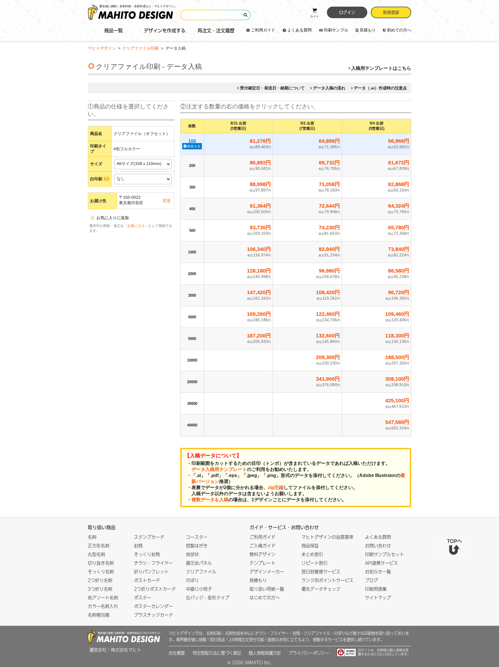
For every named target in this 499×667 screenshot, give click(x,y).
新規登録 (391, 12)
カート (314, 16)
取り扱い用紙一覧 (267, 589)
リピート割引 (314, 563)
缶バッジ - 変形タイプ (207, 597)
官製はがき (197, 546)
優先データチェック (320, 589)
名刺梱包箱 (98, 615)
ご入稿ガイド (262, 546)
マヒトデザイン (102, 48)
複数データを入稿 (209, 499)
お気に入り (136, 226)
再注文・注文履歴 (216, 30)
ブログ (371, 580)
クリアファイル (201, 572)
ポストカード (147, 580)
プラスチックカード (153, 615)
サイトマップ (378, 597)
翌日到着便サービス (320, 572)
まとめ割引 (312, 554)
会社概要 (177, 653)
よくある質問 (299, 30)
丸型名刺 (96, 554)
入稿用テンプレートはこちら (381, 68)
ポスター (142, 597)
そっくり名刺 (101, 572)
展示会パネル (199, 563)
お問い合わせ (378, 546)
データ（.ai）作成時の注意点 (380, 88)
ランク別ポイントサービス (327, 580)
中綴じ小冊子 (199, 589)
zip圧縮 (276, 487)
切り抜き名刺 (101, 563)
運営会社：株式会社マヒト (115, 650)
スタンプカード (149, 537)
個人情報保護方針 (265, 653)
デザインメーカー (267, 572)
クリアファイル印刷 (141, 48)
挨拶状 (192, 554)
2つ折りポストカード (155, 589)
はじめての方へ (265, 597)
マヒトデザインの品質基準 (327, 537)
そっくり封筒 (147, 554)
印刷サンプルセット (384, 554)
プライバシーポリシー (309, 653)
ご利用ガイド (263, 30)
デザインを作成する (164, 30)
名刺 (92, 537)
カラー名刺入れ (103, 606)
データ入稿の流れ (329, 88)
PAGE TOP (454, 546)
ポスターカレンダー (153, 606)
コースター (197, 537)
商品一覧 (113, 30)
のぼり (192, 580)
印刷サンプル (336, 30)
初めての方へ (399, 30)
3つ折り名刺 (100, 589)
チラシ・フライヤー (153, 563)
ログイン (347, 12)
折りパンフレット (151, 572)
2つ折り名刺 (100, 580)
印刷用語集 (376, 589)
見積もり (368, 30)
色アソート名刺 (103, 597)
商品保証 (310, 546)
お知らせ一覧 (378, 572)
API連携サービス (381, 563)
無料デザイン (262, 554)
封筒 (138, 546)
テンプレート (262, 563)
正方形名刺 (98, 546)
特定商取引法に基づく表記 (217, 653)
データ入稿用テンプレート (219, 469)
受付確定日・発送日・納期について (272, 88)
